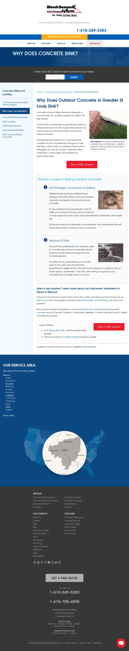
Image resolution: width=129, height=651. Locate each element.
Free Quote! (95, 43)
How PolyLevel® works (54, 330)
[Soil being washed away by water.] (110, 252)
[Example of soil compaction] (110, 199)
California (10, 395)
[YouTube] (48, 562)
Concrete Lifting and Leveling (14, 92)
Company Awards (41, 530)
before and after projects (67, 336)
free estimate (89, 346)
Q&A (35, 524)
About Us (61, 43)
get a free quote (65, 577)
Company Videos (72, 524)
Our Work (46, 43)
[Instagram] (52, 562)
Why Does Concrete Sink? (15, 111)
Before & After (70, 530)
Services (31, 43)
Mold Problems (70, 503)
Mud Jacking (9, 121)
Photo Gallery (70, 527)
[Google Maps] (38, 562)
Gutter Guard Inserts (41, 503)
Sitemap (97, 643)
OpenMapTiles (62, 474)
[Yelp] (34, 562)
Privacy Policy (71, 643)
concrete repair (44, 312)
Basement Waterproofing (43, 497)
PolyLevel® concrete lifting (95, 300)
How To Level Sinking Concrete (12, 135)
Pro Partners (38, 540)
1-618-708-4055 (64, 601)
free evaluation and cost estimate (89, 309)
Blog (35, 527)
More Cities (8, 415)
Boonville (9, 383)
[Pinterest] (41, 562)
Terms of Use (85, 643)
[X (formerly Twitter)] (59, 562)
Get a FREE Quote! (82, 164)
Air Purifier (37, 507)
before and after (45, 300)
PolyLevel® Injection (12, 126)
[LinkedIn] (55, 562)
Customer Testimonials (73, 517)
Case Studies (69, 533)
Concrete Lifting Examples (15, 117)
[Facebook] (45, 562)
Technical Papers (40, 546)
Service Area (77, 43)
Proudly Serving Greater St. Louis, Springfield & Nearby (64, 22)
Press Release (38, 556)
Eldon (8, 406)
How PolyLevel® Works (13, 130)
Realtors (67, 507)
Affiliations (37, 549)
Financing (37, 543)
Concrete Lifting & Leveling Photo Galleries (15, 103)
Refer (35, 553)
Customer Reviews (72, 520)
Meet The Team (39, 533)
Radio (35, 536)
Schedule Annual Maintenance (64, 37)
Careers (36, 520)
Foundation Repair (72, 497)
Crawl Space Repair (73, 500)
